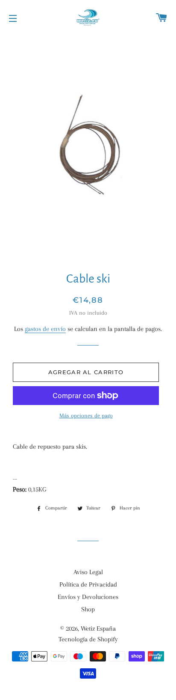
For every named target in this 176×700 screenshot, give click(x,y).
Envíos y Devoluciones (88, 597)
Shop (88, 609)
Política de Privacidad (88, 584)
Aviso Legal (88, 572)
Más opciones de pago (86, 415)
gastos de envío (45, 329)
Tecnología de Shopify (88, 639)
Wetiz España (98, 628)
